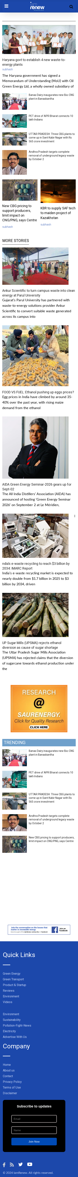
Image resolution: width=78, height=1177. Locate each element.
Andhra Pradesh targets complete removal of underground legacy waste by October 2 (51, 155)
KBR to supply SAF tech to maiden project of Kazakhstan (58, 213)
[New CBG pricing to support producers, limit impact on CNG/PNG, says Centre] (14, 837)
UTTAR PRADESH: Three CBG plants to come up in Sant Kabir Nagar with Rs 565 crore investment (52, 137)
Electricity (9, 1031)
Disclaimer (10, 1093)
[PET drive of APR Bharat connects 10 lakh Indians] (14, 772)
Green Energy (11, 973)
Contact (8, 1076)
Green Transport (13, 979)
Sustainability (12, 1020)
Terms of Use (12, 1087)
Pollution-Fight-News (17, 1025)
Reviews (8, 990)
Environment (11, 996)
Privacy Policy (12, 1082)
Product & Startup (14, 985)
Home (7, 1065)
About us (9, 1070)
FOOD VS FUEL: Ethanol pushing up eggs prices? (38, 392)
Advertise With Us (15, 1037)
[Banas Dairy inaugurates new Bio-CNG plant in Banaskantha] (14, 751)
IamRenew (20, 1172)
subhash (7, 69)
